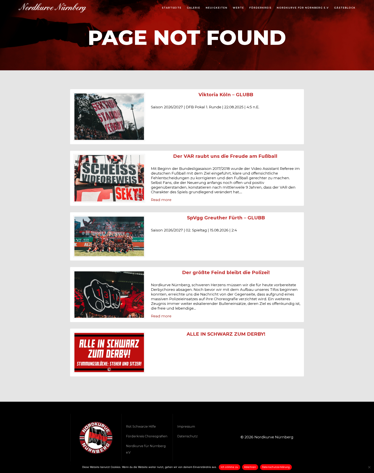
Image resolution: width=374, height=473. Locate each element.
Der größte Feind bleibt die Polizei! (226, 272)
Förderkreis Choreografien (146, 436)
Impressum (186, 426)
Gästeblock (344, 8)
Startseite (172, 8)
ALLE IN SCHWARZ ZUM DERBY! (226, 334)
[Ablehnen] (369, 467)
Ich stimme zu (229, 467)
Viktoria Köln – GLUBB (225, 94)
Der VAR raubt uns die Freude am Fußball (226, 156)
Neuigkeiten (217, 8)
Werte (238, 8)
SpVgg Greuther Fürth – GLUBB (226, 217)
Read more (161, 200)
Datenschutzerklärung (276, 467)
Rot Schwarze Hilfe (141, 426)
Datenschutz (187, 436)
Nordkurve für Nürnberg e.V (303, 8)
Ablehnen (250, 467)
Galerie (193, 8)
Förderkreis (260, 8)
